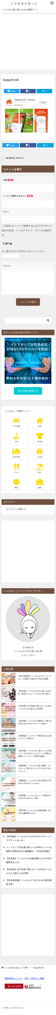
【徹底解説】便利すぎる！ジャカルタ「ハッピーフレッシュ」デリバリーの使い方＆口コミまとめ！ (16, 158)
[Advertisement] (28, 42)
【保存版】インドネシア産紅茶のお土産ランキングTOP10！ (34, 737)
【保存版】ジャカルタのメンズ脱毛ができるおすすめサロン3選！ (34, 796)
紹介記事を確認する (28, 391)
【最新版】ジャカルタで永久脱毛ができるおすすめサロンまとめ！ (34, 781)
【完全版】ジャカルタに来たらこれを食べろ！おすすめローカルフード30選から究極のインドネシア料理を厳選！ (35, 753)
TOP (16, 967)
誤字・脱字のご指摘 (34, 978)
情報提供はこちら (13, 978)
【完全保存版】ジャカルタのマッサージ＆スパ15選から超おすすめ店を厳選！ (34, 677)
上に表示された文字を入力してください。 (24, 251)
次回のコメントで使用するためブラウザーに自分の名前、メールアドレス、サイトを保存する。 (27, 230)
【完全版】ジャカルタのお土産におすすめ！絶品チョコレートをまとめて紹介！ (34, 692)
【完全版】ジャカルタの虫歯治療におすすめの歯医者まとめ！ (34, 811)
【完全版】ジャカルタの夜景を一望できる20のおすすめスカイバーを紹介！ (34, 722)
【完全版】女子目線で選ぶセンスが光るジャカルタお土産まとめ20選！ (34, 707)
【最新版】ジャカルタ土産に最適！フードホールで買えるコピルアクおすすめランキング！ (34, 768)
